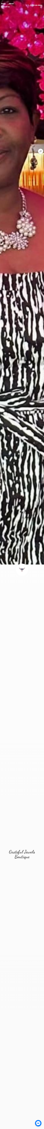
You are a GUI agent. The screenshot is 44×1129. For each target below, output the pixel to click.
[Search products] (40, 151)
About (11, 4)
